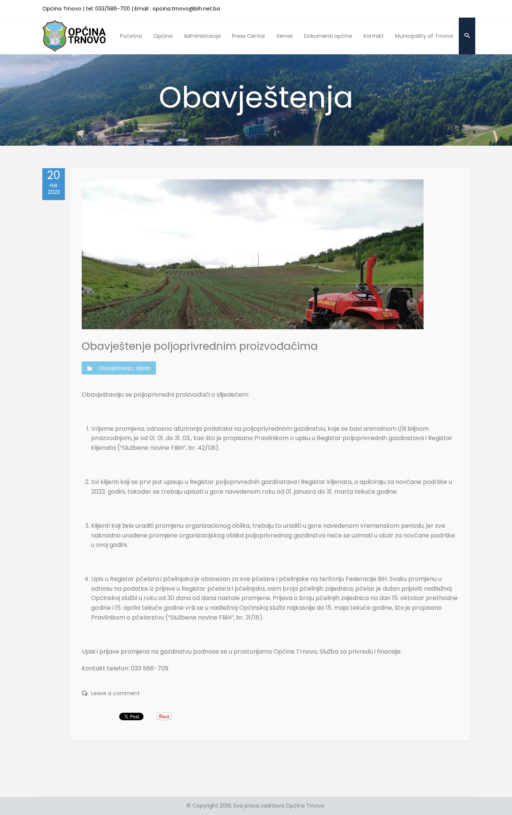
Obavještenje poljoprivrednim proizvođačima (200, 346)
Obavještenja (115, 368)
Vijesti (142, 368)
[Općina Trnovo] (74, 35)
